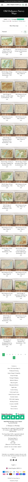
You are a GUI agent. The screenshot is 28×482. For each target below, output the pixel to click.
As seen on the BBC (14, 403)
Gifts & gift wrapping (14, 399)
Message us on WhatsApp (14, 425)
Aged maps (14, 387)
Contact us (14, 366)
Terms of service (14, 408)
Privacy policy (14, 406)
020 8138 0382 (13, 423)
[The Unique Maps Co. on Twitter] (16, 460)
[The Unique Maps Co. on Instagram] (11, 460)
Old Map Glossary (14, 401)
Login (13, 449)
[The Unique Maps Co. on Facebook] (13, 460)
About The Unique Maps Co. (14, 368)
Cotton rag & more (14, 392)
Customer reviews (14, 396)
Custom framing (14, 389)
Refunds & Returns (14, 380)
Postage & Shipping (14, 377)
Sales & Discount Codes (14, 394)
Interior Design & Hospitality (14, 373)
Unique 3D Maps (14, 375)
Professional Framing (14, 370)
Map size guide (14, 382)
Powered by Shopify (14, 480)
